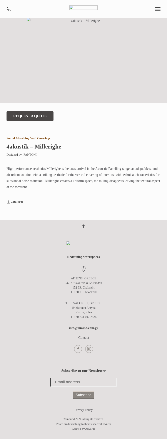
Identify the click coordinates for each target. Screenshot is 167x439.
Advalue (90, 428)
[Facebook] (78, 349)
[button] (157, 9)
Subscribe (83, 395)
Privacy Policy (84, 410)
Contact (83, 337)
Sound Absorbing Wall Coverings (28, 138)
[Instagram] (89, 349)
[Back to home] (83, 9)
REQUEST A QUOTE (30, 116)
